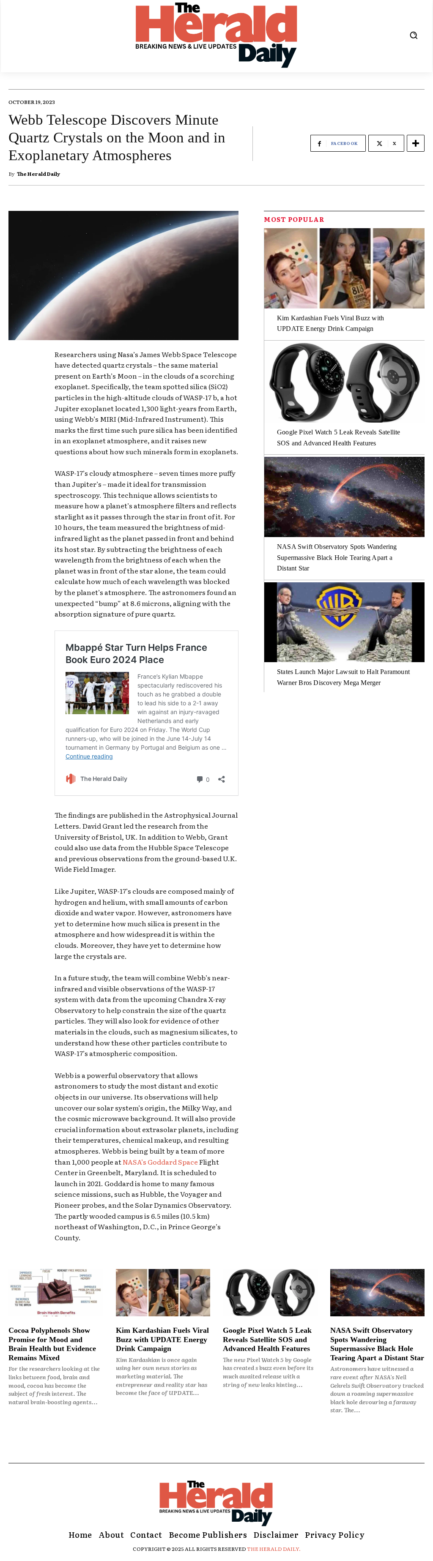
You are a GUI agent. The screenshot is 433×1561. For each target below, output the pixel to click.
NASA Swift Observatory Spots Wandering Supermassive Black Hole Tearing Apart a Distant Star (337, 557)
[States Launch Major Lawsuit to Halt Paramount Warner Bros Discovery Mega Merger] (344, 622)
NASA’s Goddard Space (160, 1162)
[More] (416, 143)
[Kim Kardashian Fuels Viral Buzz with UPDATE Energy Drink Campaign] (344, 268)
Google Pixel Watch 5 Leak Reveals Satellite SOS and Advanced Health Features (267, 1339)
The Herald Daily (38, 173)
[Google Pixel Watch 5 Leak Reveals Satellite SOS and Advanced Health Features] (344, 383)
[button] (413, 35)
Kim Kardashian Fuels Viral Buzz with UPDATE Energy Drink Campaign (162, 1339)
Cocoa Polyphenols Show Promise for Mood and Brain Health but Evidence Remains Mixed (52, 1344)
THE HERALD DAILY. (274, 1549)
